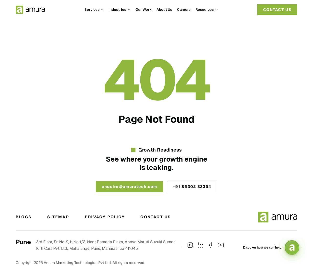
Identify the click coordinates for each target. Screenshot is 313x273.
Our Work (143, 9)
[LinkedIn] (200, 245)
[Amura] (30, 10)
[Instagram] (190, 245)
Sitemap (58, 216)
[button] (94, 9)
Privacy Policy (105, 216)
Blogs (24, 216)
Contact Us (155, 216)
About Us (164, 9)
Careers (183, 9)
